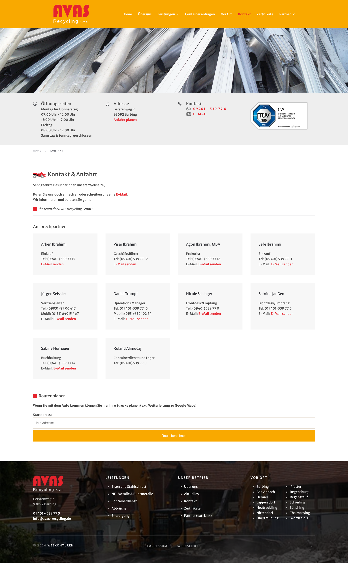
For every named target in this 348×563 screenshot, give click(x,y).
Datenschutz (188, 546)
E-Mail (200, 114)
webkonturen (61, 545)
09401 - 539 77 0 (210, 109)
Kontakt (244, 14)
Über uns (145, 14)
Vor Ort (226, 14)
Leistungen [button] (166, 14)
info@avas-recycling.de (52, 519)
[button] (312, 546)
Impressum (157, 546)
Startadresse (43, 415)
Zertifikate (265, 14)
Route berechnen (174, 435)
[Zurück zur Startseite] (71, 14)
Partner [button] (285, 14)
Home (127, 14)
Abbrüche (119, 508)
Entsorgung (121, 516)
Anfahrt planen (125, 120)
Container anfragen (200, 14)
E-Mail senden (52, 264)
